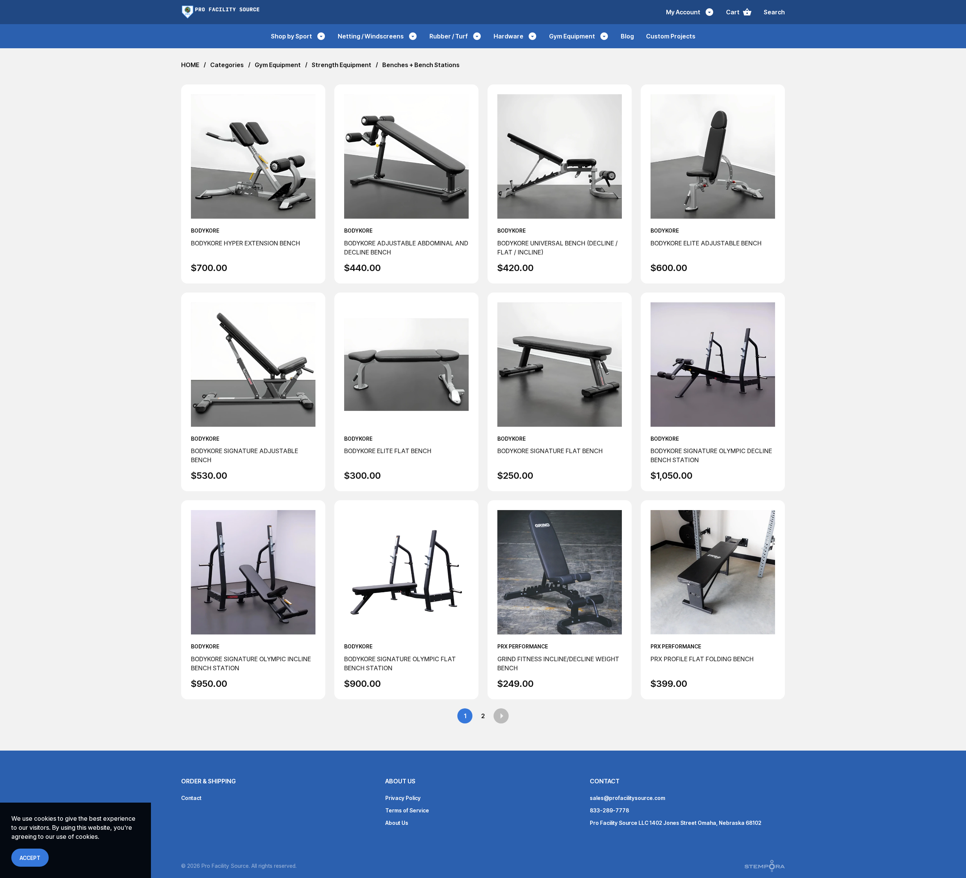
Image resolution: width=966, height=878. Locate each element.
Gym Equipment (278, 65)
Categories (227, 65)
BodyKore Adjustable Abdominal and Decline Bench (406, 247)
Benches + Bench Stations (421, 65)
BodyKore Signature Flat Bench (550, 451)
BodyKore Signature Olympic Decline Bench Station (711, 455)
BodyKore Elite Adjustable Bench (706, 243)
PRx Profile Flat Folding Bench (702, 659)
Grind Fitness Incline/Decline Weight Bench (558, 663)
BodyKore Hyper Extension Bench (245, 243)
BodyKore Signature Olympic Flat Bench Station (400, 663)
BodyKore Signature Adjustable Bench (244, 455)
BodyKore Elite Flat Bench (387, 451)
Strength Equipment (341, 65)
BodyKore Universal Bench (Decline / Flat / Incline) (557, 247)
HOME (190, 65)
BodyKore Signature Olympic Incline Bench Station (251, 663)
